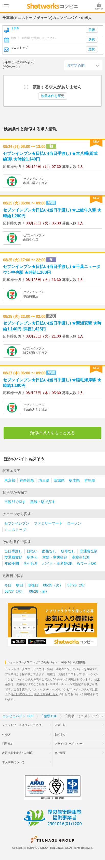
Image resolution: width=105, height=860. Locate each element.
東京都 (9, 480)
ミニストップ (15, 530)
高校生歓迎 (81, 557)
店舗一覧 (60, 724)
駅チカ (32, 557)
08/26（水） (77, 585)
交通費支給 (13, 557)
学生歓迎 (30, 563)
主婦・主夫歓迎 (54, 557)
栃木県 (74, 480)
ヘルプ (6, 734)
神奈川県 (27, 480)
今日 (7, 585)
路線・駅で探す (42, 502)
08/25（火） (53, 585)
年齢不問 (12, 563)
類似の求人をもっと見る (52, 433)
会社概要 (60, 752)
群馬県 (89, 480)
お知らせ (60, 734)
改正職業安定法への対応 (17, 752)
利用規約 (7, 743)
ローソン (74, 523)
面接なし (49, 551)
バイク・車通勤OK (57, 563)
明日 (19, 585)
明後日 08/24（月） (46, 694)
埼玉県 (43, 480)
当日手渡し (13, 551)
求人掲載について (13, 762)
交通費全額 (89, 551)
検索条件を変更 (52, 96)
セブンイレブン (16, 523)
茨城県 (59, 480)
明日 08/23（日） (22, 694)
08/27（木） (14, 591)
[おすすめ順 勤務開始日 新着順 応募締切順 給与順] (83, 65)
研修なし (68, 551)
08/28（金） (39, 591)
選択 (91, 39)
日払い (32, 551)
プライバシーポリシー (69, 743)
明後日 (33, 585)
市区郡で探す (15, 502)
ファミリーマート (48, 523)
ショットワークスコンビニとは (21, 724)
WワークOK (86, 563)
